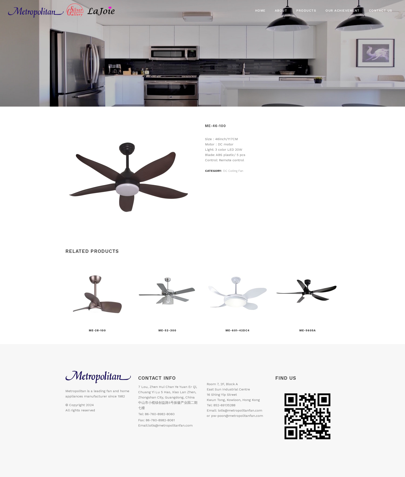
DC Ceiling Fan (233, 170)
